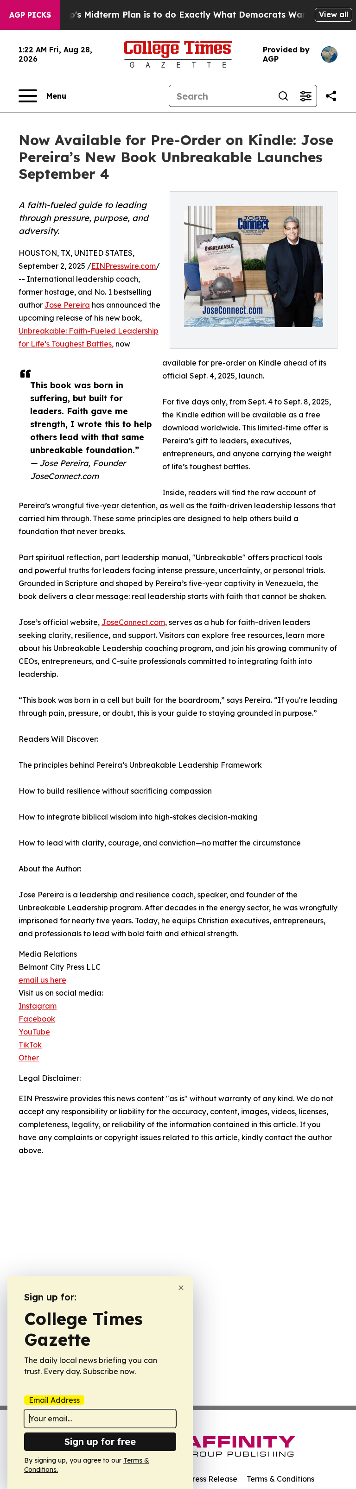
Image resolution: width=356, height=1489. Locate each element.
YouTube (34, 1031)
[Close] (181, 1287)
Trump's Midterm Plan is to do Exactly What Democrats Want (179, 14)
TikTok (30, 1044)
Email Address (54, 1400)
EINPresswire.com (123, 266)
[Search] (283, 96)
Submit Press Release (199, 1478)
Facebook (37, 1018)
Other (29, 1057)
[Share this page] (330, 96)
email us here (42, 979)
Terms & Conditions (280, 1478)
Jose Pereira (67, 304)
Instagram (38, 1005)
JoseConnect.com (133, 622)
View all (333, 14)
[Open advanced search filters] (305, 96)
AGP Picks (30, 14)
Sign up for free (100, 1441)
